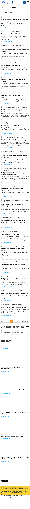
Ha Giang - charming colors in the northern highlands (14, 390)
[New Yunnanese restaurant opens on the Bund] (15, 107)
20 (9, 321)
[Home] (7, 2)
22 (14, 321)
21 (11, 321)
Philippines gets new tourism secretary (13, 307)
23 (17, 321)
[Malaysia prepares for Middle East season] (15, 276)
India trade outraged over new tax (12, 95)
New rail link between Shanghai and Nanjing (12, 249)
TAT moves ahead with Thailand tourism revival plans (14, 156)
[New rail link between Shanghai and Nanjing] (15, 246)
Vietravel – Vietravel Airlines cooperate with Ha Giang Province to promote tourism (15, 458)
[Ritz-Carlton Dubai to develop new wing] (15, 137)
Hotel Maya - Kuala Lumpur (10, 125)
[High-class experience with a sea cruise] (15, 330)
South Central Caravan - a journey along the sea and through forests (15, 368)
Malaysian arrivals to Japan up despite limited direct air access (13, 173)
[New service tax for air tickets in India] (15, 217)
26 (25, 321)
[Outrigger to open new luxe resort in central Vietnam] (15, 46)
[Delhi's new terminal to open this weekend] (15, 290)
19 (6, 321)
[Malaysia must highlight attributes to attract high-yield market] (15, 200)
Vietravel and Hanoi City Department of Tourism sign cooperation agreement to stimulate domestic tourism (15, 435)
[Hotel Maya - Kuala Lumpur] (15, 123)
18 (3, 321)
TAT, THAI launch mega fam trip (11, 234)
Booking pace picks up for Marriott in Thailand (13, 80)
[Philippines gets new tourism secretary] (15, 304)
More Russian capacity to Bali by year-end (14, 19)
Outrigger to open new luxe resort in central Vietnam (15, 50)
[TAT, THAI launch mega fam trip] (15, 231)
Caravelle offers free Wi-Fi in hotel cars (13, 34)
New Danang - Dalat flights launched (12, 188)
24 (19, 321)
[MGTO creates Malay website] (15, 62)
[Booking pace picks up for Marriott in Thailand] (15, 77)
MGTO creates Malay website (10, 65)
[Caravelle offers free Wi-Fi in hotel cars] (15, 31)
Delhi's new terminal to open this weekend (14, 293)
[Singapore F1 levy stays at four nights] (15, 262)
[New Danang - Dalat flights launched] (15, 186)
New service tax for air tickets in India (13, 220)
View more (25, 335)
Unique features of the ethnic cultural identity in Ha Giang (15, 413)
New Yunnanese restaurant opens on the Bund (14, 110)
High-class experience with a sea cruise (10, 345)
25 (22, 321)
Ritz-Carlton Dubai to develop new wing (13, 140)
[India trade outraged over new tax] (15, 93)
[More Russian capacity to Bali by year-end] (15, 17)
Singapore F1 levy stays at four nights (13, 264)
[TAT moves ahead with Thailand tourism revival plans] (15, 152)
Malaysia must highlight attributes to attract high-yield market (13, 205)
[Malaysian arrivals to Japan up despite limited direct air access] (15, 169)
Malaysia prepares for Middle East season (14, 279)
